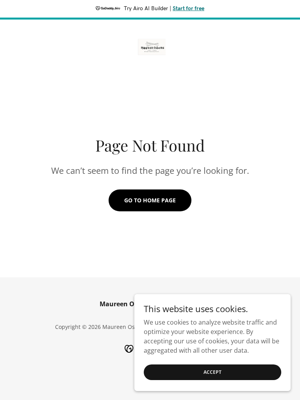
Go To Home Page (150, 200)
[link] (150, 44)
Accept (212, 372)
